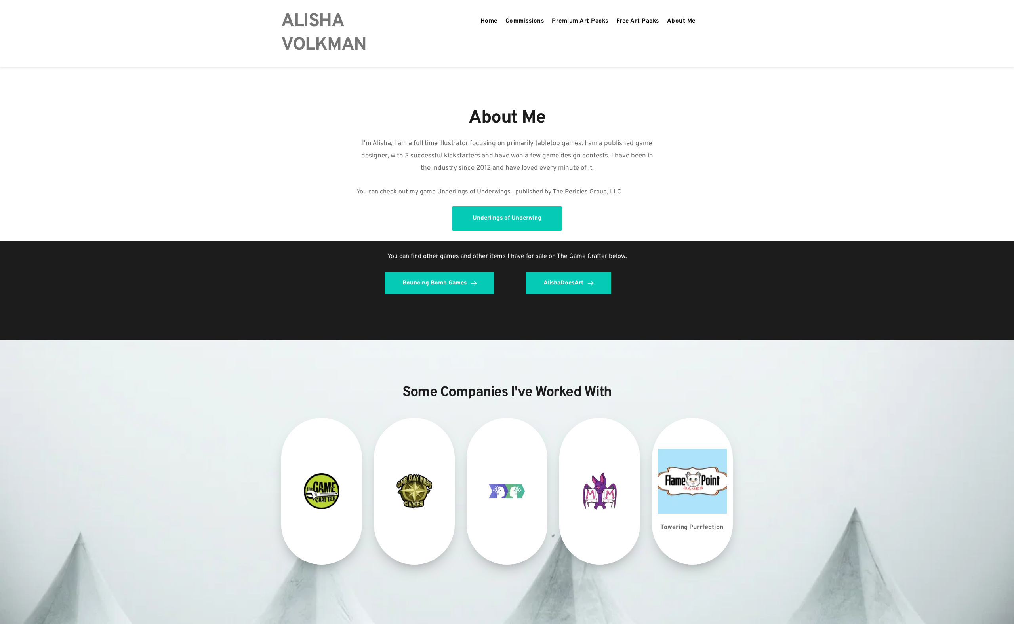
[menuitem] (488, 21)
